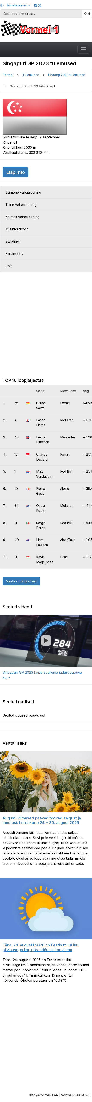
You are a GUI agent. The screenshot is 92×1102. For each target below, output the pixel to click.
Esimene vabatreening (23, 192)
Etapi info (17, 172)
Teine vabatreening (20, 205)
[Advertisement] (46, 328)
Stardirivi (12, 241)
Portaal (8, 75)
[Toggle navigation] (83, 49)
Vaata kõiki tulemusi (21, 581)
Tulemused (30, 75)
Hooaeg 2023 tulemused (66, 75)
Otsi (87, 13)
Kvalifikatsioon (16, 229)
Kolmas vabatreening (22, 217)
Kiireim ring (14, 253)
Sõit (8, 266)
